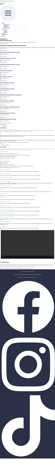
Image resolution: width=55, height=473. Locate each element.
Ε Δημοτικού (5, 32)
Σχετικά (3, 23)
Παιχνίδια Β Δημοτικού (3, 62)
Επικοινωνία (32, 274)
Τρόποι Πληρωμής (6, 25)
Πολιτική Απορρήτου (7, 27)
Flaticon (28, 271)
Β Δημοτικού (5, 30)
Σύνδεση (7, 471)
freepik (33, 271)
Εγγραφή (4, 471)
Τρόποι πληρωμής (27, 274)
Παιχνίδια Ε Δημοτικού (3, 105)
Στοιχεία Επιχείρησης (7, 24)
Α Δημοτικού (5, 29)
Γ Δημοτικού (5, 31)
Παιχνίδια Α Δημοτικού (3, 50)
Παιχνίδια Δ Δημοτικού (3, 68)
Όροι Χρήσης (5, 26)
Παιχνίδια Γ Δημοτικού (3, 74)
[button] (14, 12)
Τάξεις (3, 28)
